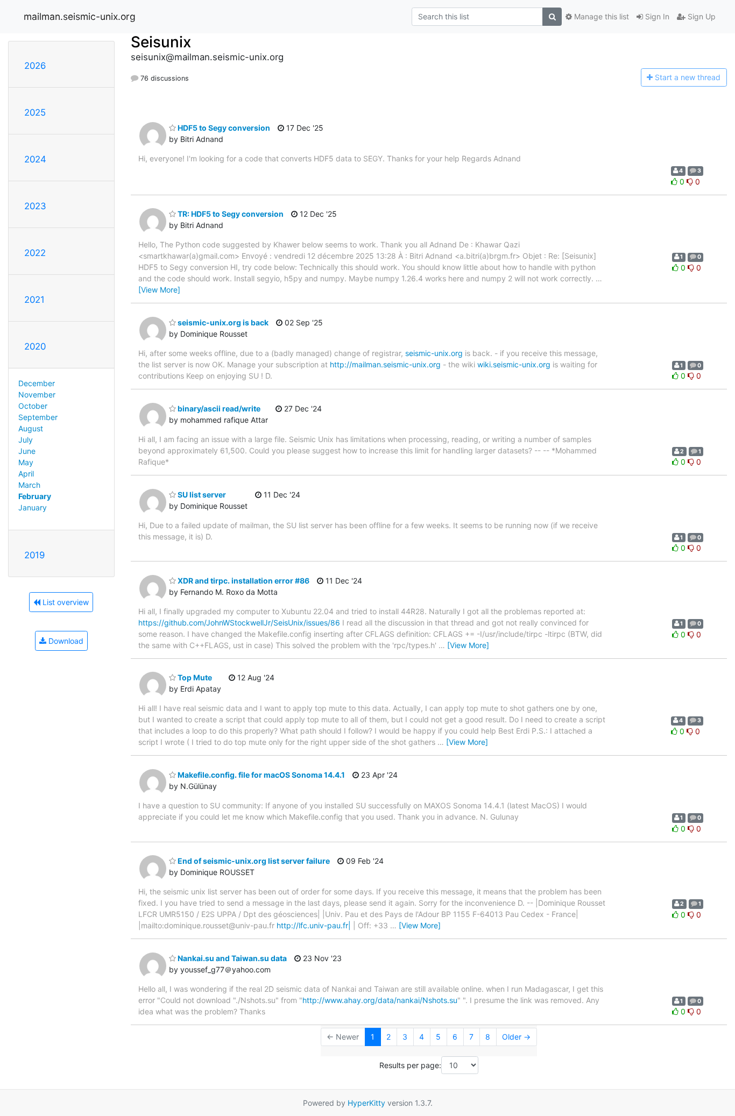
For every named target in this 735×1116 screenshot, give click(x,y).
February (34, 496)
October (32, 405)
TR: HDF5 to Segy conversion (230, 213)
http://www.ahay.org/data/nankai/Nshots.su (379, 1000)
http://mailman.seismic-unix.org (385, 364)
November (36, 394)
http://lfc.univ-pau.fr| (314, 925)
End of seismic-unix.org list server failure (253, 860)
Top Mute (194, 677)
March (29, 484)
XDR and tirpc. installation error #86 (242, 580)
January (32, 507)
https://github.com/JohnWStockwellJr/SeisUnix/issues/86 (239, 622)
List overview (64, 602)
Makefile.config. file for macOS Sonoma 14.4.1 (260, 774)
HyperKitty (366, 1102)
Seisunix (161, 42)
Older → (516, 1036)
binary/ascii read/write (218, 408)
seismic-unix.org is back (222, 322)
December (36, 383)
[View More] (159, 289)
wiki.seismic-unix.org (513, 364)
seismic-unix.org (434, 353)
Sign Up (700, 16)
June (27, 451)
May (25, 462)
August (30, 428)
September (38, 417)
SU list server (201, 494)
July (25, 439)
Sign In (656, 16)
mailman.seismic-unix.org (80, 16)
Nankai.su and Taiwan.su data (231, 958)
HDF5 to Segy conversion (223, 127)
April (26, 473)
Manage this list (600, 16)
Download (64, 640)
